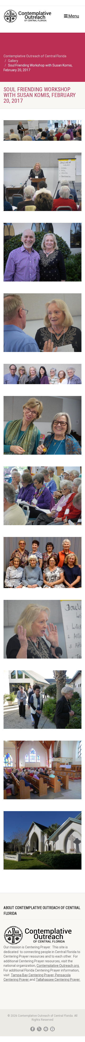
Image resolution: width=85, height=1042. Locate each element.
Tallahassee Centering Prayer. (58, 979)
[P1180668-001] (42, 374)
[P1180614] (42, 629)
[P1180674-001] (42, 252)
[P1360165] (42, 425)
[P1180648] (42, 322)
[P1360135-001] (42, 130)
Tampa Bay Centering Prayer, (33, 975)
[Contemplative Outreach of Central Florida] (28, 16)
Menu (73, 15)
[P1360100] (42, 699)
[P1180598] (42, 182)
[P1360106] (42, 770)
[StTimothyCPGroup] (42, 562)
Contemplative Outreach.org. (58, 965)
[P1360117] (42, 840)
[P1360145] (42, 495)
